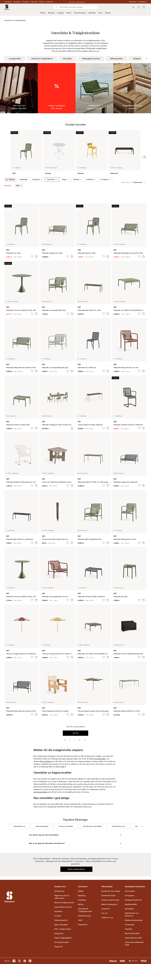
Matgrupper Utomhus (91, 59)
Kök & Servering (80, 13)
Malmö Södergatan (109, 904)
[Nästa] (146, 58)
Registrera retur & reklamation (61, 897)
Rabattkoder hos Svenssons (132, 914)
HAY (17, 185)
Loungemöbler (15, 59)
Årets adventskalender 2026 (134, 943)
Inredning (60, 13)
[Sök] (56, 7)
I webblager (23, 179)
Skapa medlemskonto (76, 869)
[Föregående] (4, 58)
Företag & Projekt (61, 942)
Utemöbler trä (19, 826)
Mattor (69, 13)
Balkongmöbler (116, 59)
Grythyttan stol (118, 826)
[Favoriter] (138, 7)
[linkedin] (30, 961)
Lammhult (105, 909)
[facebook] (14, 961)
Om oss (104, 913)
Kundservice (59, 891)
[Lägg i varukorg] (36, 256)
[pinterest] (24, 961)
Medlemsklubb (131, 904)
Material (76, 179)
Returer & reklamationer (64, 903)
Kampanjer (17, 2)
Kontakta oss (142, 2)
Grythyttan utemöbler (92, 826)
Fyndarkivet (49, 2)
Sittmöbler (67, 59)
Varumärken (8, 2)
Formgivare (25, 2)
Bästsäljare (129, 909)
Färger (64, 179)
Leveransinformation (63, 907)
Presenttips (129, 925)
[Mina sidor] (133, 7)
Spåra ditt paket (61, 925)
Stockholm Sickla (108, 896)
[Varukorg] (144, 7)
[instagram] (19, 961)
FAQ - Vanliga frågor (62, 929)
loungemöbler (100, 759)
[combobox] (75, 7)
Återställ (8, 185)
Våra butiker (133, 2)
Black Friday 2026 (132, 933)
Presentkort (83, 925)
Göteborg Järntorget (110, 900)
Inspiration (34, 2)
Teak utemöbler (41, 826)
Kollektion (90, 179)
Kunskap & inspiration (133, 900)
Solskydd (136, 59)
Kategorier (36, 179)
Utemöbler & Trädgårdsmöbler (85, 910)
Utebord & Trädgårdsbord (42, 59)
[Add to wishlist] (32, 256)
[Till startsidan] (6, 7)
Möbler (42, 13)
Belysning (51, 13)
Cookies (57, 916)
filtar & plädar (45, 761)
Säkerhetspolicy (61, 920)
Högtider (128, 929)
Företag (41, 2)
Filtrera (12, 180)
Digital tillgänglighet (63, 938)
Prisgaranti (58, 933)
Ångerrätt (58, 947)
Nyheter (108, 13)
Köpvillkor (58, 911)
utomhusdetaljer (40, 792)
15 (79, 740)
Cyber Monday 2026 (133, 938)
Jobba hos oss (107, 918)
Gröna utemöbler (66, 826)
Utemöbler (92, 13)
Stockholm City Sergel (110, 891)
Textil (100, 13)
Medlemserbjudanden (134, 920)
